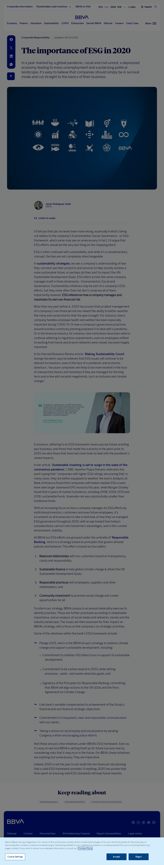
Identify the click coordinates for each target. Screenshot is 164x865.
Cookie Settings (15, 857)
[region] (82, 851)
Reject (138, 857)
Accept (116, 857)
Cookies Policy (85, 848)
